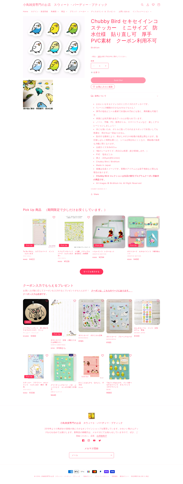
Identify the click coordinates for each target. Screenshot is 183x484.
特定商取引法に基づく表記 (140, 476)
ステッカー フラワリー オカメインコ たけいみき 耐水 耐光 (35, 385)
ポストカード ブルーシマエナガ (119, 337)
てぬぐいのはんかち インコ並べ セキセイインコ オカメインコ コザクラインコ (119, 385)
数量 (92, 61)
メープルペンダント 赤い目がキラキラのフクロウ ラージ (35, 329)
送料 (99, 56)
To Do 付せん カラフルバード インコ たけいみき (38, 252)
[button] (54, 11)
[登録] (111, 455)
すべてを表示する (91, 271)
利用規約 (115, 476)
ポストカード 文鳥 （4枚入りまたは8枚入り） (63, 341)
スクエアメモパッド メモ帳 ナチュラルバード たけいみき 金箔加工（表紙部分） (74, 253)
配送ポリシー (124, 476)
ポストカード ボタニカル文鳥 (90, 335)
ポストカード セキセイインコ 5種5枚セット (143, 252)
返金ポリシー (88, 476)
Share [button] (96, 194)
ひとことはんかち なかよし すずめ (91, 384)
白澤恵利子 (102, 436)
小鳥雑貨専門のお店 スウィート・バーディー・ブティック (60, 476)
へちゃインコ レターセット (103, 251)
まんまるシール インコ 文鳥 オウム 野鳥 (147, 329)
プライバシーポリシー (102, 476)
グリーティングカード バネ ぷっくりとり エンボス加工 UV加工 (63, 387)
